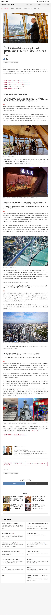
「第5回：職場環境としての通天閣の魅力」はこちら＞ (15, 434)
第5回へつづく (35, 430)
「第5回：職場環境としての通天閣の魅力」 (13, 88)
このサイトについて (28, 4)
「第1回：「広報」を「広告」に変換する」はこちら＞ (15, 80)
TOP (1, 8)
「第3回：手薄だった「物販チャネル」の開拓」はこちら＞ (16, 84)
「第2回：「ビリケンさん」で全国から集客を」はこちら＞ (16, 82)
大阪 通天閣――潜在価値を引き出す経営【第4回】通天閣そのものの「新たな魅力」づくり (25, 50)
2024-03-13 (6, 55)
